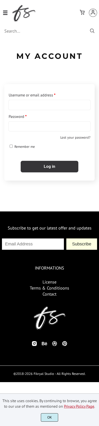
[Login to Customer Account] (93, 13)
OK (49, 417)
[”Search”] (92, 31)
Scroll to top (94, 248)
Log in (49, 166)
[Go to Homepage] (24, 20)
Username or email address (32, 95)
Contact (49, 294)
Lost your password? (75, 137)
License (49, 282)
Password (18, 116)
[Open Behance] (44, 345)
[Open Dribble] (54, 345)
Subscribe (81, 244)
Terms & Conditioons (49, 288)
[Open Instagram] (34, 345)
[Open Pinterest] (65, 345)
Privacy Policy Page (79, 406)
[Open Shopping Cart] (82, 13)
